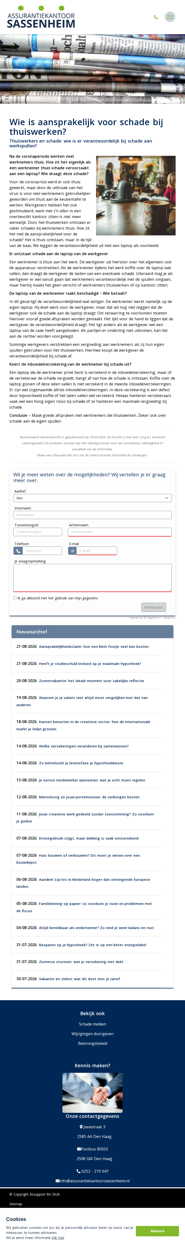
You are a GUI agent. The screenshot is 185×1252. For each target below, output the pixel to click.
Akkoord (157, 1231)
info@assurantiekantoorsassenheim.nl (94, 1181)
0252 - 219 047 (94, 1171)
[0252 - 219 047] (156, 17)
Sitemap (15, 1204)
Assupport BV (40, 1194)
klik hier (58, 1238)
